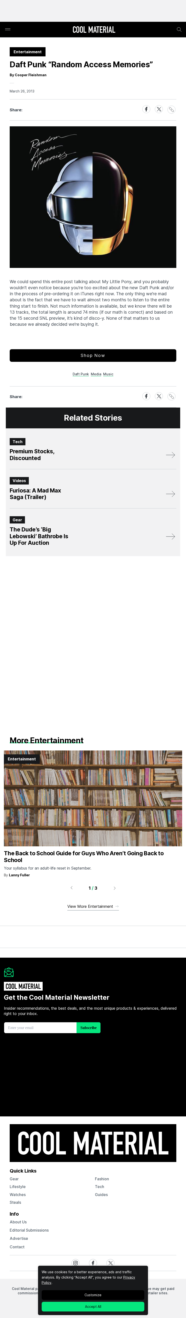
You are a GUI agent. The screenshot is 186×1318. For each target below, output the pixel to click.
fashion (102, 1178)
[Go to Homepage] (93, 30)
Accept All (93, 1306)
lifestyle (18, 1186)
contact (17, 1246)
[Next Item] (115, 888)
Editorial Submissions (29, 1230)
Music (108, 374)
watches (18, 1194)
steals (15, 1202)
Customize (93, 1295)
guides (101, 1194)
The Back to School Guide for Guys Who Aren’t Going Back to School (84, 857)
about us (18, 1222)
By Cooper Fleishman (28, 75)
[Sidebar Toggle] (8, 29)
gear (14, 1178)
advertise (19, 1238)
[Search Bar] (179, 29)
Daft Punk (81, 374)
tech (99, 1186)
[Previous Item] (71, 888)
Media (96, 374)
